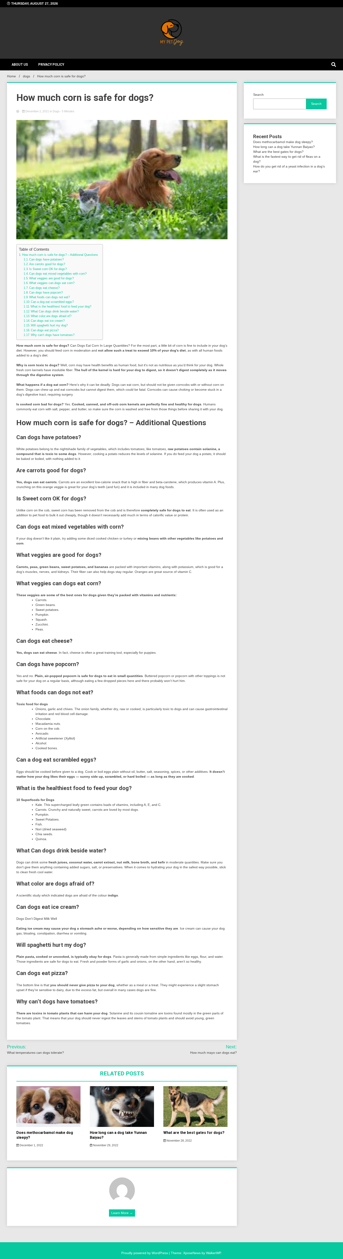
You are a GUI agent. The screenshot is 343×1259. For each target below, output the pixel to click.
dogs (56, 111)
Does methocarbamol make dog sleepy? (283, 142)
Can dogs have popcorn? (46, 292)
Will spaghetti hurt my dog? (49, 325)
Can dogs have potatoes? (46, 259)
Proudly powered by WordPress (145, 1253)
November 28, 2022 (179, 1140)
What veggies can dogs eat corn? (51, 283)
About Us (20, 64)
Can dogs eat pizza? (45, 330)
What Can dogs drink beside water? (55, 311)
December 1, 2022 (31, 1145)
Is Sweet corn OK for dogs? (48, 269)
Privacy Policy (51, 64)
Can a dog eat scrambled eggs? (52, 302)
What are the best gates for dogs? (193, 1132)
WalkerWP (213, 1253)
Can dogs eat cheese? (44, 288)
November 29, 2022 (105, 1145)
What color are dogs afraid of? (51, 316)
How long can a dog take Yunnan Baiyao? (284, 147)
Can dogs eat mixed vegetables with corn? (58, 273)
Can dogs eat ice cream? (48, 320)
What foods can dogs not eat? (49, 297)
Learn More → (122, 1213)
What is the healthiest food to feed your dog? (61, 306)
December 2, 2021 (37, 111)
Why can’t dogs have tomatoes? (52, 335)
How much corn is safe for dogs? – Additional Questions (60, 255)
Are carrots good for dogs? (47, 264)
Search (258, 94)
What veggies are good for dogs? (51, 278)
